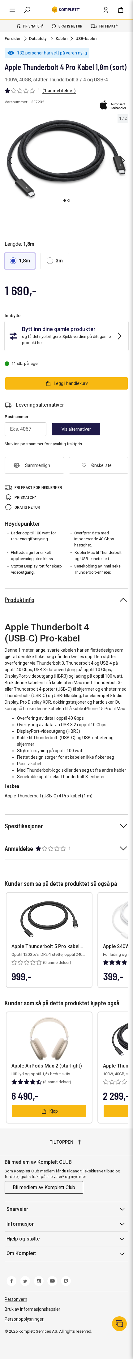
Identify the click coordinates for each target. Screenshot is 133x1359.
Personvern (16, 1299)
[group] (66, 159)
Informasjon (20, 1224)
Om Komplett (21, 1253)
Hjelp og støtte (23, 1239)
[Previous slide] (9, 160)
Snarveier (17, 1209)
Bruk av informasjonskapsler (32, 1309)
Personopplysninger (24, 1319)
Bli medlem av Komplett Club (44, 1187)
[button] (20, 261)
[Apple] (112, 105)
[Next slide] (122, 160)
